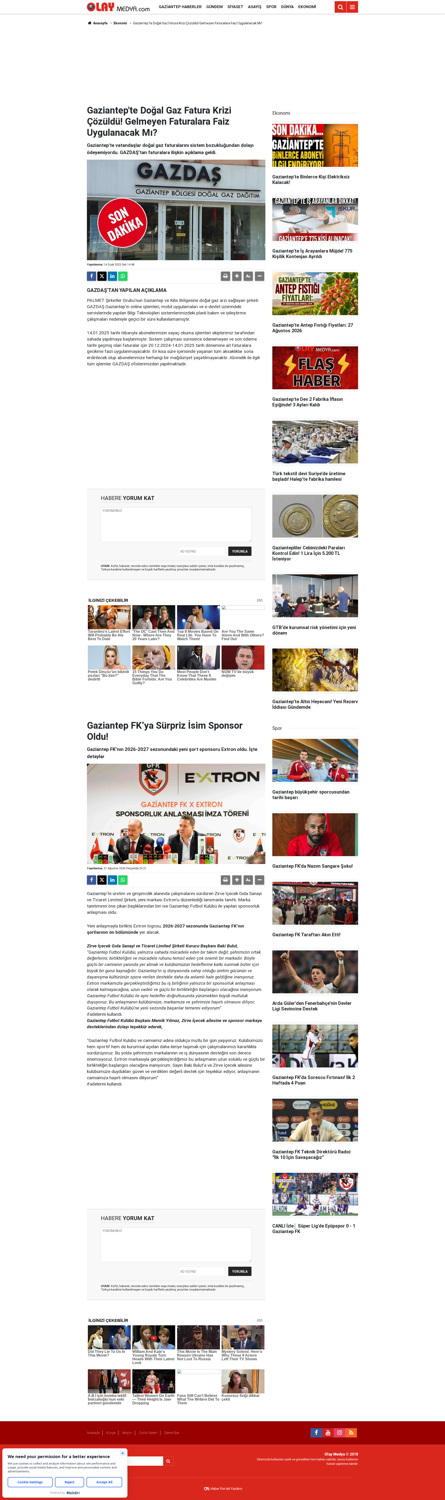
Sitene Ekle (171, 1433)
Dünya (287, 6)
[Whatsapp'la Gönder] (122, 276)
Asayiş (254, 6)
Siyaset (235, 6)
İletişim (127, 1433)
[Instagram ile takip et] (339, 1432)
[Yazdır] (225, 276)
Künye (110, 1433)
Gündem (214, 6)
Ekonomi (307, 6)
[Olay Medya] (118, 6)
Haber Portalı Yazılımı (226, 1489)
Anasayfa (100, 23)
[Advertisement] (222, 65)
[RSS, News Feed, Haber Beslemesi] (351, 1432)
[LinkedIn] (112, 276)
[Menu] (352, 7)
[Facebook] (91, 276)
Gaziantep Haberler (180, 6)
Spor (271, 6)
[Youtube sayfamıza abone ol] (328, 1432)
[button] (237, 276)
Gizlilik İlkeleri (148, 1433)
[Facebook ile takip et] (316, 1432)
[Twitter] (102, 276)
